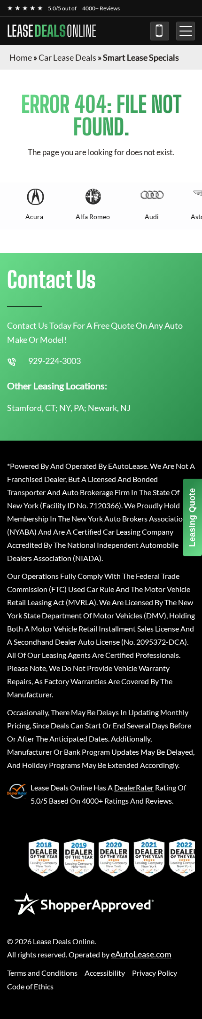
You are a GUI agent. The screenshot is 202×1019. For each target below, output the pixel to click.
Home (20, 57)
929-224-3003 (159, 31)
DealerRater (134, 787)
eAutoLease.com (141, 954)
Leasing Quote (192, 517)
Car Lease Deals (67, 57)
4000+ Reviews (101, 8)
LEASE (51, 31)
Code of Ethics (30, 986)
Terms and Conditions (42, 972)
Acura (34, 217)
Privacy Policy (154, 972)
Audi (152, 217)
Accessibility (105, 972)
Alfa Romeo (93, 217)
